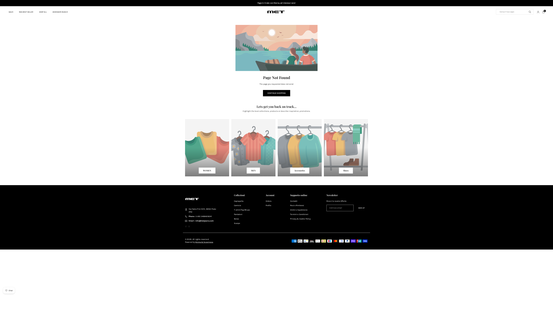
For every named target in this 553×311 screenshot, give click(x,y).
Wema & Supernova (204, 242)
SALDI (11, 12)
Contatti (293, 201)
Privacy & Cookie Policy (300, 219)
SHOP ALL (43, 12)
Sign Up (361, 208)
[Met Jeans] (276, 12)
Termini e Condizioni (299, 214)
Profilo (268, 205)
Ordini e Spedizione (298, 210)
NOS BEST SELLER (26, 12)
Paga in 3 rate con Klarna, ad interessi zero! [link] (276, 3)
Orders (269, 201)
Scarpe (237, 223)
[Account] (538, 12)
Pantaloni (238, 214)
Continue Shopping (276, 93)
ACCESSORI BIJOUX (60, 12)
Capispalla (238, 201)
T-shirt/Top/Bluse (242, 210)
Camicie (237, 205)
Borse (236, 219)
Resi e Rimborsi (297, 205)
